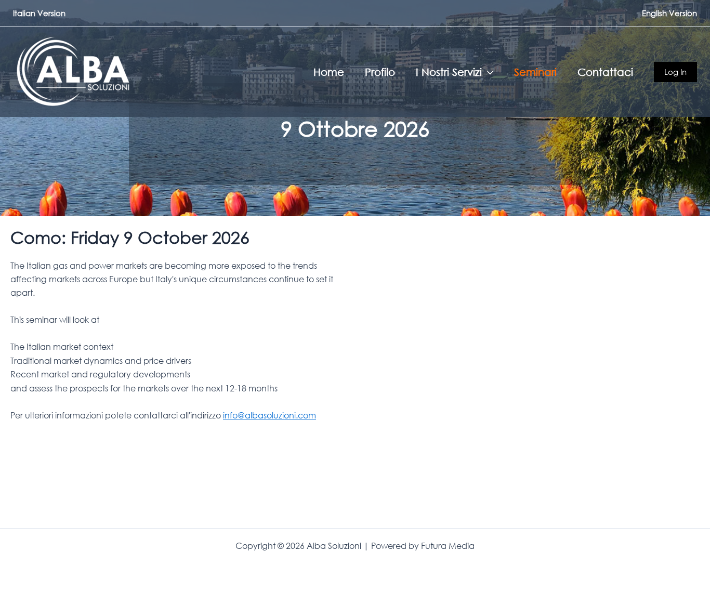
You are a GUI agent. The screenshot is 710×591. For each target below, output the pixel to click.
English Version (669, 13)
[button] (487, 72)
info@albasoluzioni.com (269, 415)
